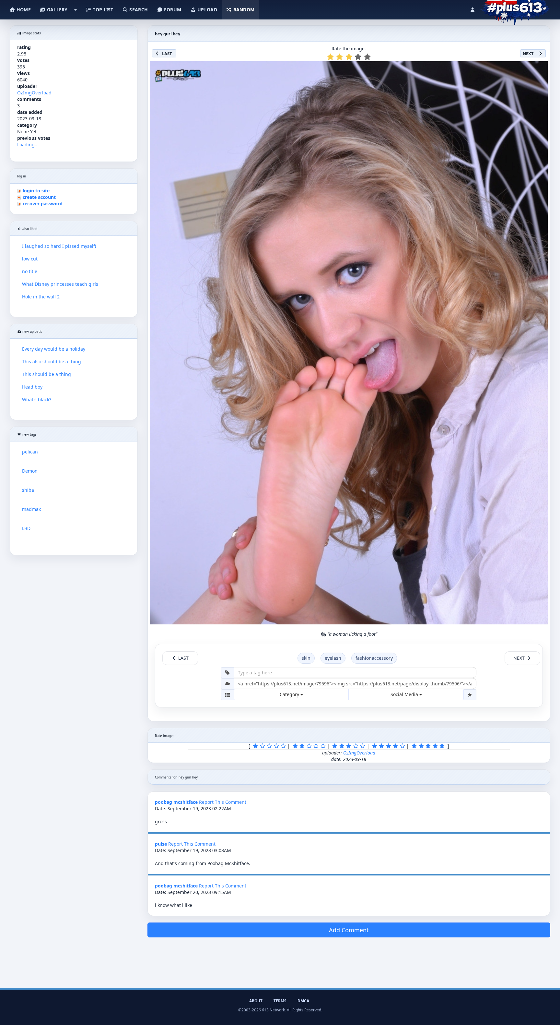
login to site (36, 190)
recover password (43, 203)
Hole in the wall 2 (41, 297)
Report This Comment (222, 802)
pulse (161, 844)
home (23, 9)
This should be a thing (46, 374)
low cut (30, 259)
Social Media (405, 694)
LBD (26, 528)
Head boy (32, 387)
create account (39, 197)
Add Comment (349, 930)
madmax (31, 509)
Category (290, 694)
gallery (56, 9)
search (138, 9)
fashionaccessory (374, 658)
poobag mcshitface (176, 802)
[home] (515, 8)
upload (206, 9)
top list (102, 9)
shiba (28, 490)
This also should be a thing (51, 361)
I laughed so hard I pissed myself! (59, 246)
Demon (30, 471)
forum (172, 9)
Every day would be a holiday (53, 349)
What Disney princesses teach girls (60, 284)
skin (306, 658)
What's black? (36, 399)
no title (29, 271)
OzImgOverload (34, 93)
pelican (30, 452)
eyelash (333, 658)
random (243, 9)
